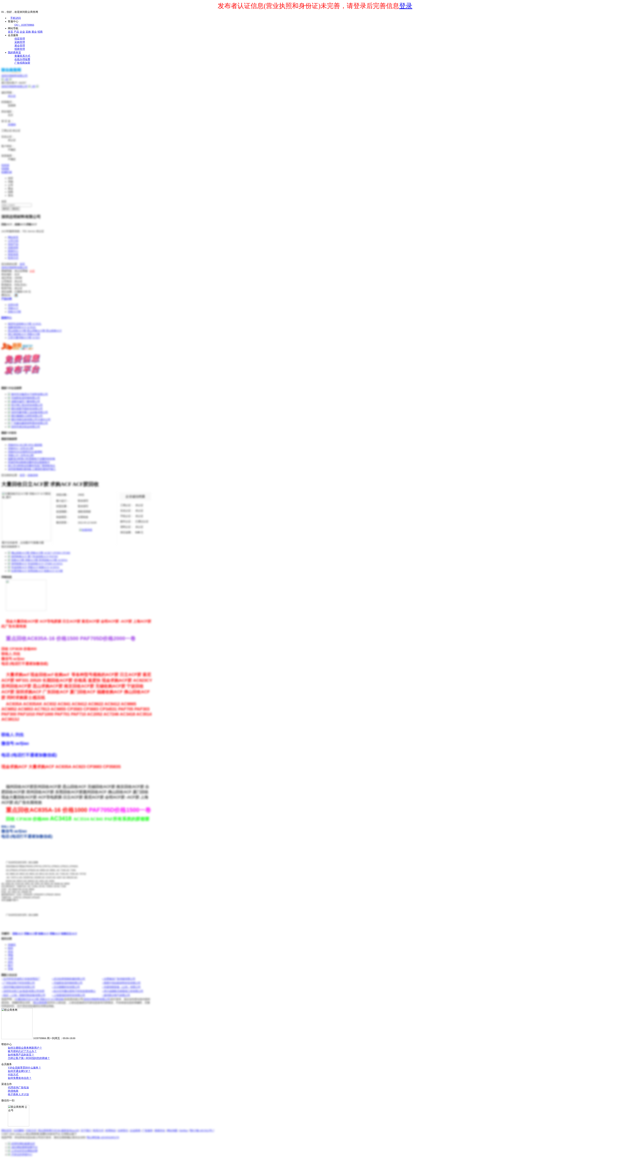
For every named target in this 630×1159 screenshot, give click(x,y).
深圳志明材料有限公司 (14, 86)
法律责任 (123, 1130)
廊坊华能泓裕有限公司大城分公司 (31, 419)
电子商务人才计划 (18, 1094)
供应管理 (19, 38)
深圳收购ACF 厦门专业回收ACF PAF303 (34, 556)
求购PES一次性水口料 (20, 448)
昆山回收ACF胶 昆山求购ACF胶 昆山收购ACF (35, 330)
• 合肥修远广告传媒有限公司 (118, 978)
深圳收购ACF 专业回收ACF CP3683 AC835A (37, 563)
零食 (10, 968)
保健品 (12, 944)
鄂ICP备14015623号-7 (202, 1130)
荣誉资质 (13, 254)
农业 (10, 951)
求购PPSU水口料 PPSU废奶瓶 (25, 445)
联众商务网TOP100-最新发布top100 (58, 1130)
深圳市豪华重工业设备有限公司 (29, 412)
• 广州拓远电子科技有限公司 (18, 983)
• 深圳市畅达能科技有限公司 (18, 987)
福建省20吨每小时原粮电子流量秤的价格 (31, 458)
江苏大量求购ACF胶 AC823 (24, 337)
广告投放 (23, 1087)
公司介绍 (13, 240)
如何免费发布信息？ (20, 1078)
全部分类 (13, 304)
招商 (40, 31)
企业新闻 (135, 1130)
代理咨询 (13, 1087)
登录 (405, 6)
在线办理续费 (22, 59)
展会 (34, 31)
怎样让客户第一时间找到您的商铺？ (29, 1058)
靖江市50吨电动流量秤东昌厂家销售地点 (31, 465)
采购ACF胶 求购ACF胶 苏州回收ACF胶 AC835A (39, 560)
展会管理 (19, 45)
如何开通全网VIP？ (19, 1071)
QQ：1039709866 (24, 24)
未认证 (12, 96)
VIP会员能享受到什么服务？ (24, 1067)
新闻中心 (13, 251)
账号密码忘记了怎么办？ (22, 1051)
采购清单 (13, 247)
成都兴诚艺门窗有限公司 (25, 401)
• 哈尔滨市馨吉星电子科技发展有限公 (74, 991)
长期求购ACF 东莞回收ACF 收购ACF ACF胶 (37, 570)
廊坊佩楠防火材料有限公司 (27, 416)
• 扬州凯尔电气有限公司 (116, 995)
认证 (32, 271)
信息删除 (19, 1130)
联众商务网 (40, 1002)
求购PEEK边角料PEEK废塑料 (25, 451)
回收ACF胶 (14, 311)
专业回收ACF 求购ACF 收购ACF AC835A (35, 567)
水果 (10, 958)
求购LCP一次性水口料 (21, 455)
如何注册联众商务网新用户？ (25, 1047)
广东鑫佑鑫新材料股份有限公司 (29, 423)
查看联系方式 (22, 56)
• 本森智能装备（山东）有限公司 (121, 987)
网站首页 (13, 237)
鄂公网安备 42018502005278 (103, 1137)
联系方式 (13, 258)
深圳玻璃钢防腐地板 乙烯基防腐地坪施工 (32, 469)
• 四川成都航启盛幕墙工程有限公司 (122, 991)
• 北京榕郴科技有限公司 (66, 987)
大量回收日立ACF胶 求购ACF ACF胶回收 (39, 999)
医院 (10, 948)
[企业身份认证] (10, 79)
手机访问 (15, 18)
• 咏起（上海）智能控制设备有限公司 (23, 995)
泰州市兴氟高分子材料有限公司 (29, 394)
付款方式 (13, 1074)
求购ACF (13, 308)
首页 (10, 31)
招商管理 (19, 49)
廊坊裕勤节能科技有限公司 (27, 408)
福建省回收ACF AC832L (22, 327)
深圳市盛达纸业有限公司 (25, 426)
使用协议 (110, 1130)
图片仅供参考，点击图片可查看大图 (23, 542)
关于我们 (86, 1130)
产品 (16, 31)
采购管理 (19, 42)
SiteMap (183, 1130)
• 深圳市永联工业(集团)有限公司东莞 (23, 991)
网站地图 (172, 1130)
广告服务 (147, 1130)
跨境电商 (13, 1091)
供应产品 (13, 244)
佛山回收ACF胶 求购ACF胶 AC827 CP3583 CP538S (40, 552)
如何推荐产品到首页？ (21, 1054)
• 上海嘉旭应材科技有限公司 (68, 995)
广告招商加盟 (22, 62)
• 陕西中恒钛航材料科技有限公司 (121, 983)
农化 (10, 962)
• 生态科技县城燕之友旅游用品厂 (21, 978)
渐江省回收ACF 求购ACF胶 (24, 334)
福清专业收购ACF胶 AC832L (25, 323)
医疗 (10, 965)
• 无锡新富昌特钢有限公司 (67, 983)
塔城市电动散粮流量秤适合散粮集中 (29, 462)
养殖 (10, 955)
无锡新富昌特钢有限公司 (25, 397)
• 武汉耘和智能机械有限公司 (68, 978)
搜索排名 (160, 1130)
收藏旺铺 (6, 172)
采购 (28, 31)
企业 (22, 31)
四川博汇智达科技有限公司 (27, 405)
